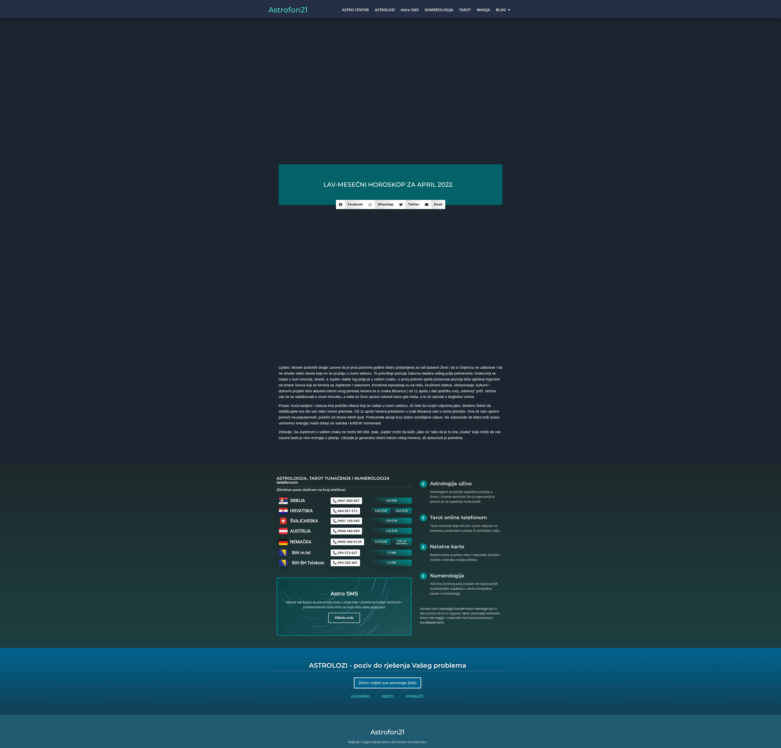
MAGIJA (483, 9)
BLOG (501, 9)
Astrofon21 (288, 9)
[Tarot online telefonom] (423, 517)
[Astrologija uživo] (423, 483)
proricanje (478, 613)
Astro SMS (410, 9)
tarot (465, 613)
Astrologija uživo (451, 483)
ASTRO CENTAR (355, 9)
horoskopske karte (432, 622)
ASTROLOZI (385, 9)
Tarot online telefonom (458, 517)
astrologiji (446, 608)
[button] (351, 204)
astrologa (481, 608)
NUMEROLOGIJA (439, 9)
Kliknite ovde (344, 618)
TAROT (465, 9)
